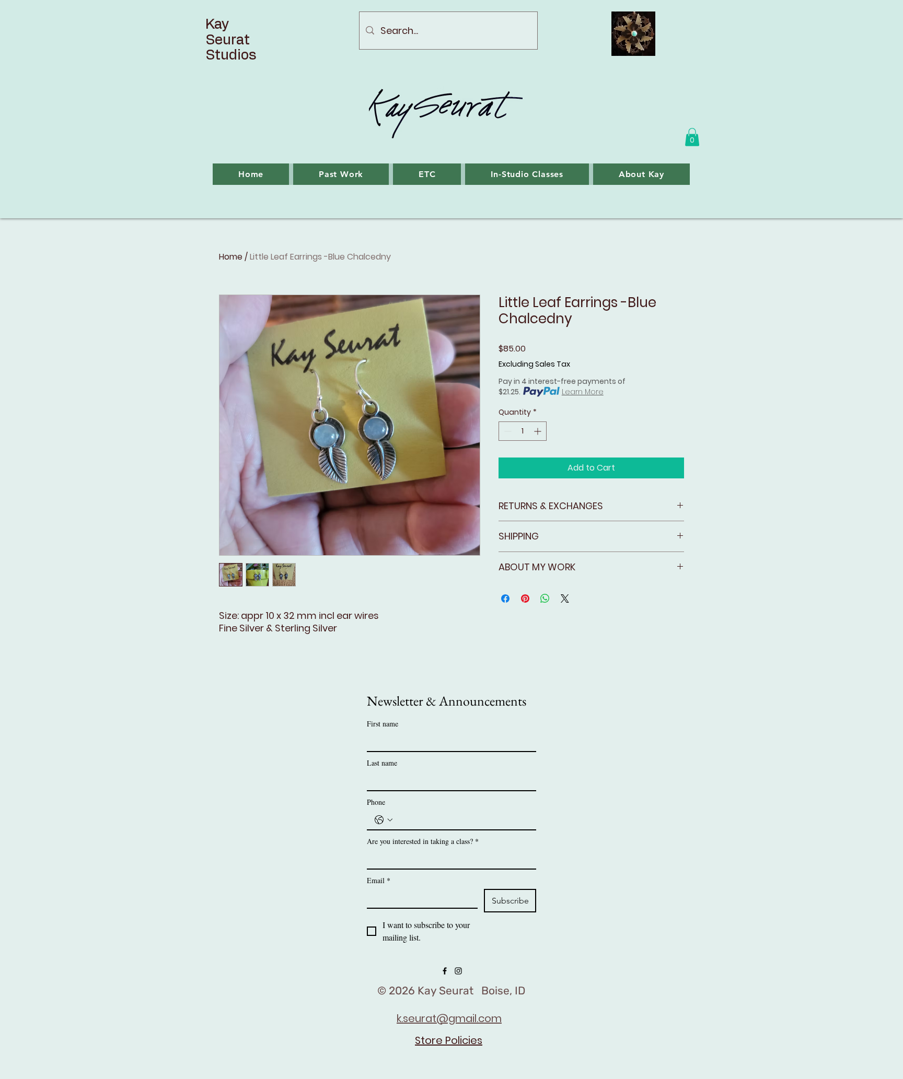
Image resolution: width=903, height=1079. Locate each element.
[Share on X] (565, 598)
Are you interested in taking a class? (423, 841)
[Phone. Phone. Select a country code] (383, 820)
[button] (692, 137)
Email (378, 880)
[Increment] (538, 431)
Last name (382, 762)
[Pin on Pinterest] (525, 598)
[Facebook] (444, 971)
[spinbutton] (522, 431)
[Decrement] (506, 431)
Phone (376, 801)
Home (230, 257)
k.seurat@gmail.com (449, 1018)
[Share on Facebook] (505, 598)
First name (382, 723)
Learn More (583, 391)
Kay (219, 24)
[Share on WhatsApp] (545, 598)
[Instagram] (458, 971)
